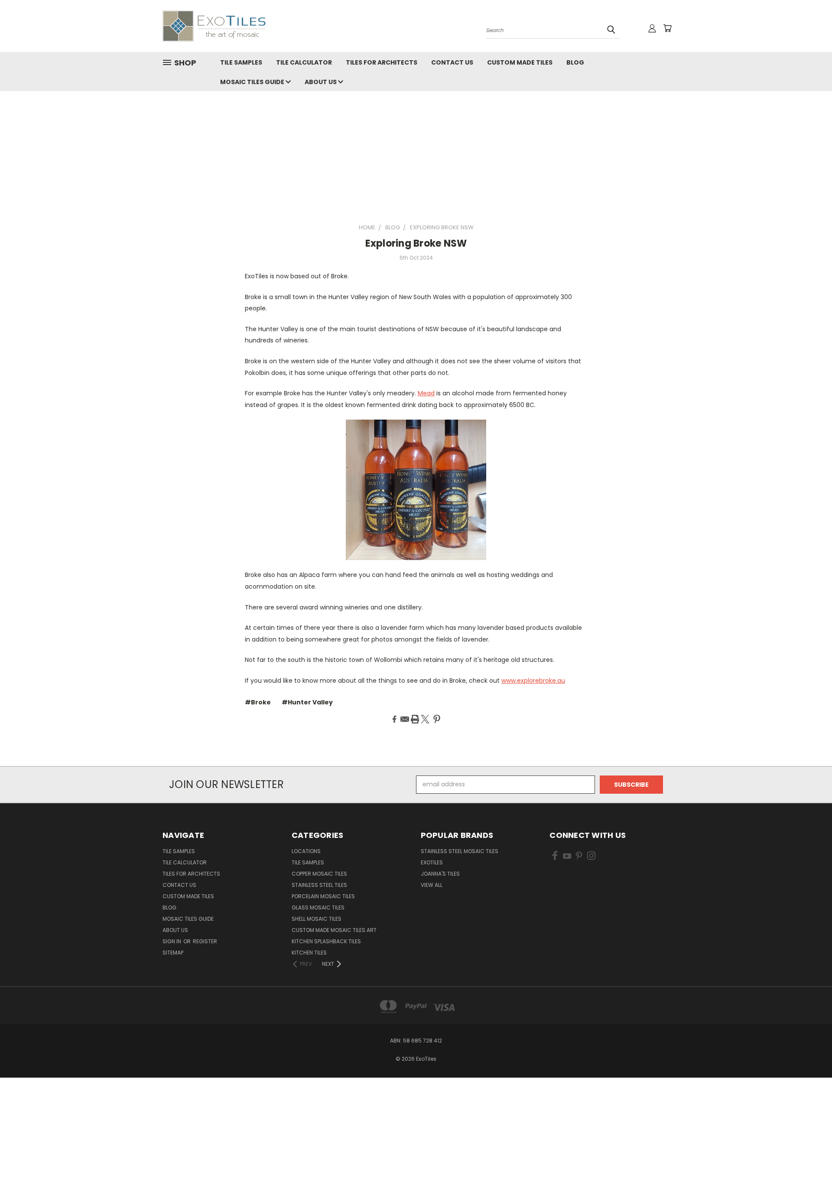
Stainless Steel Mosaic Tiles (459, 851)
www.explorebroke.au (533, 680)
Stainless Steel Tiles (319, 885)
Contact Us (452, 62)
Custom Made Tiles (519, 62)
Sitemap (172, 952)
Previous (809, 1172)
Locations (306, 851)
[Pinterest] (436, 719)
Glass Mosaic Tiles (318, 907)
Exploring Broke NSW (416, 243)
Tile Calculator (304, 62)
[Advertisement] (416, 158)
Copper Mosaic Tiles (319, 873)
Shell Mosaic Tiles (316, 918)
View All (431, 885)
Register (205, 941)
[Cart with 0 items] (667, 28)
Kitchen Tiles (309, 952)
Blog (575, 62)
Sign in (172, 941)
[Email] (404, 719)
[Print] (415, 719)
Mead (426, 393)
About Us (321, 82)
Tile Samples (241, 62)
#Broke (258, 702)
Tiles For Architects (381, 62)
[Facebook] (394, 719)
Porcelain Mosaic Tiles (323, 896)
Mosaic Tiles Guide (253, 82)
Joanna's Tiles (440, 873)
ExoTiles (432, 862)
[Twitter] (425, 719)
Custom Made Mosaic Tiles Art (334, 930)
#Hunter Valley (307, 702)
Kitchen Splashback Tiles (326, 941)
